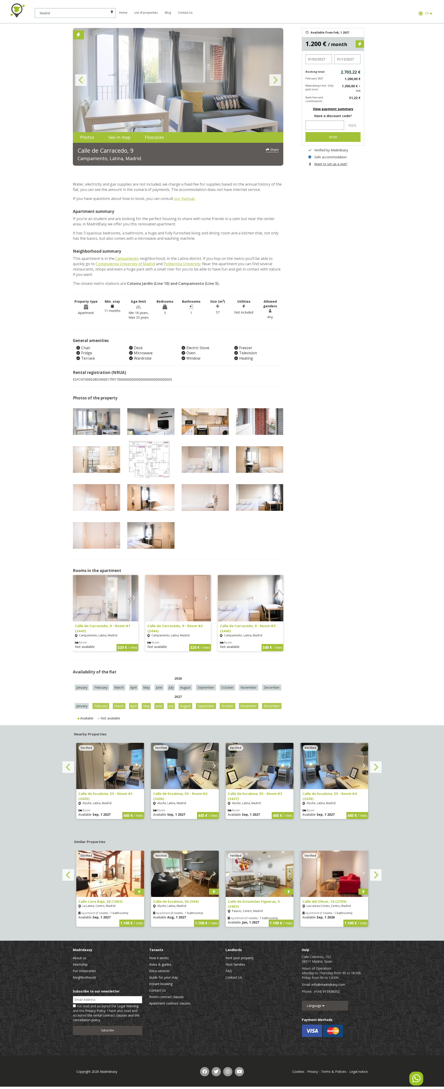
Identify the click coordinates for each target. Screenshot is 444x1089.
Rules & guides (160, 964)
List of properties (146, 13)
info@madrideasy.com (328, 984)
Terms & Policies (333, 1071)
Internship (80, 964)
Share (274, 149)
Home (123, 13)
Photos (87, 137)
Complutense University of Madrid (125, 263)
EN (427, 13)
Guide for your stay (163, 977)
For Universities (84, 971)
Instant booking (161, 984)
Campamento (127, 258)
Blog (168, 13)
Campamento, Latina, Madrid (109, 158)
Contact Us (185, 13)
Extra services (159, 971)
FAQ (228, 971)
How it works (159, 958)
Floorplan (154, 137)
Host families (235, 964)
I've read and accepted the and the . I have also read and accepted (106, 1013)
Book (333, 137)
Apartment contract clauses (170, 1003)
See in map (119, 137)
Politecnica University (181, 263)
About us (79, 958)
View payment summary (333, 109)
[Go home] (17, 10)
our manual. (184, 198)
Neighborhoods (84, 977)
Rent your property (239, 958)
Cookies (298, 1071)
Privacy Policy (95, 1010)
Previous (81, 80)
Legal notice (358, 1071)
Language (314, 1005)
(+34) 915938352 (326, 991)
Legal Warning (128, 1006)
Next (275, 80)
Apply (352, 125)
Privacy (312, 1071)
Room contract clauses (166, 997)
